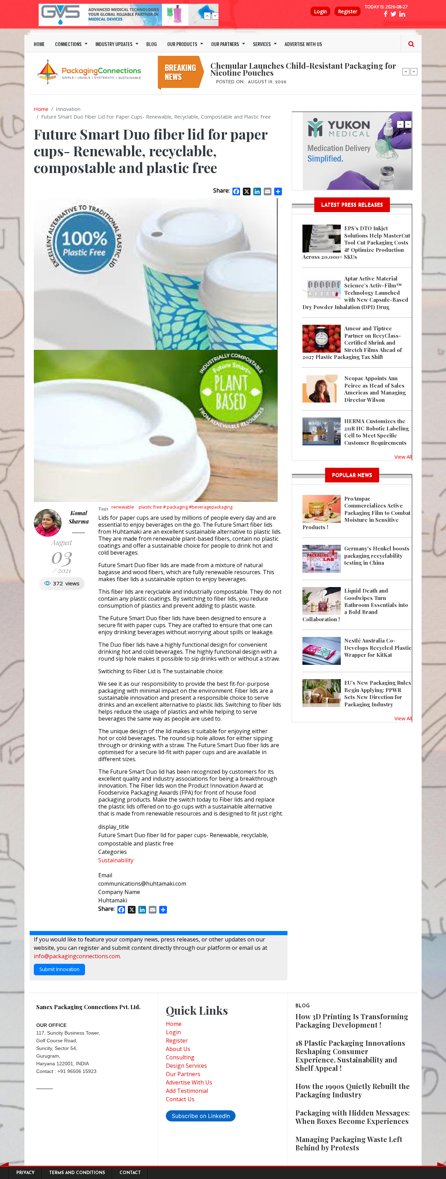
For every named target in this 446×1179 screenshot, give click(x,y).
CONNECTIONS (68, 43)
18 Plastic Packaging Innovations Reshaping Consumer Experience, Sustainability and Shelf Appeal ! (350, 1055)
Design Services (186, 1065)
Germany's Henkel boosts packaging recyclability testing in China (376, 555)
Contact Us (180, 1099)
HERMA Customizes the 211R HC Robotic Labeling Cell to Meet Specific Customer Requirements (376, 432)
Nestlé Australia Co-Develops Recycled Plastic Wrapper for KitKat (378, 647)
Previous (207, 15)
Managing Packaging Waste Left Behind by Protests (348, 1143)
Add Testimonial (187, 1091)
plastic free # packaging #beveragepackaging (185, 507)
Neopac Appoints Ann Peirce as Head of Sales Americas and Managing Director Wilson (375, 389)
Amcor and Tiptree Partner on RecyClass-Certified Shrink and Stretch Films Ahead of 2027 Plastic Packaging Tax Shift (352, 342)
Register (347, 11)
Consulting (180, 1057)
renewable (123, 507)
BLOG (151, 43)
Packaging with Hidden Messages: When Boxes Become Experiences (352, 1117)
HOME (39, 43)
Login (320, 11)
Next (215, 15)
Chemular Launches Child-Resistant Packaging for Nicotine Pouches (303, 69)
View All (403, 456)
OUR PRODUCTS (182, 43)
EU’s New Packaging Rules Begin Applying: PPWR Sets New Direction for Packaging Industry (377, 693)
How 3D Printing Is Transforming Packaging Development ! (351, 1020)
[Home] (91, 71)
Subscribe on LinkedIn (201, 1115)
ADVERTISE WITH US (303, 43)
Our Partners (183, 1074)
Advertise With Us (189, 1082)
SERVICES (262, 43)
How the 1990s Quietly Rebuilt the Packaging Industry (352, 1090)
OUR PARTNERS (225, 43)
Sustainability (115, 860)
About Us (178, 1049)
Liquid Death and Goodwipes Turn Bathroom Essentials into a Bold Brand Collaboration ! (355, 605)
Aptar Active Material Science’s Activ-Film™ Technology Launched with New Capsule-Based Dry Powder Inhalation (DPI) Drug (355, 292)
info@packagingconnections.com (77, 956)
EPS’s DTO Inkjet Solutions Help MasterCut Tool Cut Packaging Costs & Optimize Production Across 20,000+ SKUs (356, 242)
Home (41, 108)
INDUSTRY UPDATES (113, 43)
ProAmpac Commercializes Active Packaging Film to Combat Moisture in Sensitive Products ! (356, 513)
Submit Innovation (59, 969)
